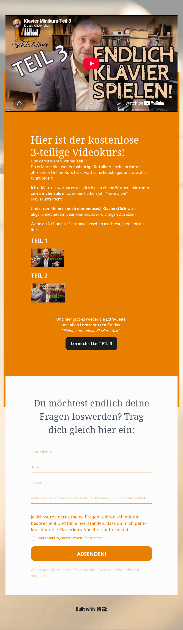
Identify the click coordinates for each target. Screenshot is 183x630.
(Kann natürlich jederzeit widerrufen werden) (69, 538)
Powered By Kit (91, 609)
